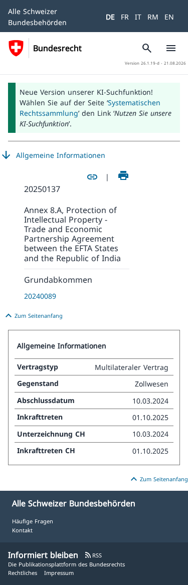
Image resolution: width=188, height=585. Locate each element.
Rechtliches (22, 572)
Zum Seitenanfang (33, 316)
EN (169, 17)
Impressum (59, 572)
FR (125, 17)
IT (138, 17)
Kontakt (22, 530)
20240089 (40, 296)
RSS (93, 555)
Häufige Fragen (32, 521)
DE (110, 17)
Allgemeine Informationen (52, 155)
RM (152, 17)
